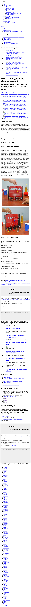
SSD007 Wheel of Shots (13, 328)
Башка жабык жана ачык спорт (13, 13)
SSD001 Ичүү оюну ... (11, 59)
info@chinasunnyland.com (9, 396)
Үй (4, 4)
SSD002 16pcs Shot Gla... (12, 64)
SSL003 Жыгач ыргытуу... (12, 53)
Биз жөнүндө (6, 21)
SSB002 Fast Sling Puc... (12, 75)
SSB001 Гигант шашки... (12, 70)
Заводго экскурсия (11, 22)
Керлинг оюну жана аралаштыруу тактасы (16, 6)
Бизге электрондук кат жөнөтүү (8, 135)
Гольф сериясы (10, 8)
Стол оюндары (10, 12)
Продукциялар (7, 5)
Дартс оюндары (10, 14)
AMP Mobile (19, 419)
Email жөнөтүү (4, 421)
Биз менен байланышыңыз (10, 23)
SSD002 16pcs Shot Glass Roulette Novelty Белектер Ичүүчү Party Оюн (13, 281)
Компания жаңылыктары (12, 17)
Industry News (9, 18)
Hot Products (4, 419)
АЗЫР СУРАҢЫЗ (5, 416)
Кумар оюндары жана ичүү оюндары (15, 10)
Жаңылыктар (6, 16)
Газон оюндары (10, 9)
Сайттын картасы (11, 419)
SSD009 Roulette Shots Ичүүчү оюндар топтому (15, 336)
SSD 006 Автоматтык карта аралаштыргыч (15, 351)
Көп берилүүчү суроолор (9, 19)
